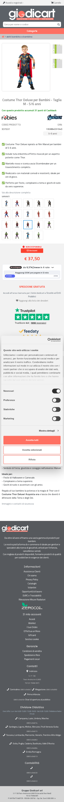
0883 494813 (32, 756)
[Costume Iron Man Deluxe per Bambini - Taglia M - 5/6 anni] (49, 214)
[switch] (56, 400)
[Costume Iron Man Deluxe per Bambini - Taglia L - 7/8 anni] (38, 214)
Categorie (32, 31)
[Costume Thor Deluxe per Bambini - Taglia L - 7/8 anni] (17, 224)
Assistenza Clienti (32, 571)
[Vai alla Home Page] (3, 36)
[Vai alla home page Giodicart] (32, 14)
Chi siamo (32, 575)
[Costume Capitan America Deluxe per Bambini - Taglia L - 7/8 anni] (6, 203)
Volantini (32, 587)
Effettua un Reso (32, 631)
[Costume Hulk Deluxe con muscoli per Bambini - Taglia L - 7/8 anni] (38, 235)
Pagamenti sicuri (32, 659)
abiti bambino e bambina (19, 36)
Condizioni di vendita (32, 651)
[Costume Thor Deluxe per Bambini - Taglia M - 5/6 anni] (27, 224)
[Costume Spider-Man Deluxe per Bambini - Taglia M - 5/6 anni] (17, 214)
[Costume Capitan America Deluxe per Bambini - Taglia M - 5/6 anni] (27, 214)
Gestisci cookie (32, 639)
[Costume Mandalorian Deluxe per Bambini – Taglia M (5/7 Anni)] (38, 203)
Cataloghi (32, 583)
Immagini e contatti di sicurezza (18, 503)
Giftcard (32, 635)
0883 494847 (26, 689)
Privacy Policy (32, 579)
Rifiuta (32, 459)
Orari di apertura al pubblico (37, 699)
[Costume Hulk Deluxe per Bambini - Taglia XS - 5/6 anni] (6, 235)
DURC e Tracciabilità (32, 595)
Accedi (13, 2)
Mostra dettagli (47, 430)
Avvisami (33, 250)
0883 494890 (51, 689)
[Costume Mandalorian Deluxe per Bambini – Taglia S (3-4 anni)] (27, 203)
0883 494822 (32, 781)
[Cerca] (58, 24)
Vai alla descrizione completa (16, 192)
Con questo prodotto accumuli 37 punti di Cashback (29, 110)
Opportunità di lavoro (32, 591)
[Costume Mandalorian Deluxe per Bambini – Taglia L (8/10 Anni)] (49, 203)
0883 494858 (19, 699)
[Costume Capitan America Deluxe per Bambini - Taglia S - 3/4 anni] (27, 235)
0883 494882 (32, 739)
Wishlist (32, 623)
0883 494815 (32, 731)
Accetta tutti (32, 440)
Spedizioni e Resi (32, 655)
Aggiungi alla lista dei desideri (33, 300)
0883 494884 (32, 748)
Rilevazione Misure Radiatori (32, 599)
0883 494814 (32, 723)
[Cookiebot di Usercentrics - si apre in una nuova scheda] (48, 340)
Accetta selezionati (32, 450)
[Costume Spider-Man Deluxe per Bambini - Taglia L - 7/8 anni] (17, 203)
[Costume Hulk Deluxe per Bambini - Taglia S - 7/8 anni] (49, 224)
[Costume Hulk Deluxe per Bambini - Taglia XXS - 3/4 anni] (17, 235)
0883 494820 (32, 772)
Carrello (57, 2)
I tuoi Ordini (32, 627)
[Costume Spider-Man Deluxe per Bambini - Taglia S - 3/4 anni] (6, 214)
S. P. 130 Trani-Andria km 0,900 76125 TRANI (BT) (32, 679)
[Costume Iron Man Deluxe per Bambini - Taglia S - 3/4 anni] (6, 224)
